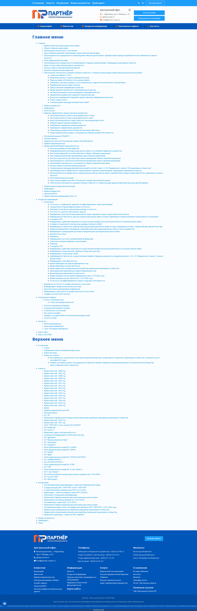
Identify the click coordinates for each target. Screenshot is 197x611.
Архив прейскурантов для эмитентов (65, 266)
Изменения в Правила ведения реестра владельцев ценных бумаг (71, 497)
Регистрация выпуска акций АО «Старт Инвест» (63, 469)
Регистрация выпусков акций (56, 60)
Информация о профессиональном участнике (62, 286)
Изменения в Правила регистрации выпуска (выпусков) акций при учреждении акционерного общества (86, 418)
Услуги (46, 348)
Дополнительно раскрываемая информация (62, 289)
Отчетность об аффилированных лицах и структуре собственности (77, 281)
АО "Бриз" (48, 454)
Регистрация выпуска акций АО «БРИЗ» (60, 450)
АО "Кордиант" (50, 445)
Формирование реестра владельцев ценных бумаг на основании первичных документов (86, 151)
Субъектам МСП (50, 193)
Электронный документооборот (57, 308)
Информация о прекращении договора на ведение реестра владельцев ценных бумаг (85, 231)
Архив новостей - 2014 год (54, 390)
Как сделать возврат (52, 313)
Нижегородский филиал (54, 326)
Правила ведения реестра (54, 143)
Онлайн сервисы (40, 583)
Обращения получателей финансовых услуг (62, 350)
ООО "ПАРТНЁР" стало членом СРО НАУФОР (62, 425)
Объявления (62, 3)
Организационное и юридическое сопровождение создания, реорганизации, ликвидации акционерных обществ (90, 63)
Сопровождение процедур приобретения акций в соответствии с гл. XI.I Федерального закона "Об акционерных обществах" (101, 168)
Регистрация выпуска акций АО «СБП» (59, 464)
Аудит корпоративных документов (113, 583)
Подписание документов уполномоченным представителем (74, 130)
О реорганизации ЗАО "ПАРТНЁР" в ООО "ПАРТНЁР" (65, 487)
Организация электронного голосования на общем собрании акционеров (80, 163)
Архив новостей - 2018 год (54, 400)
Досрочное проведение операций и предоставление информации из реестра (81, 97)
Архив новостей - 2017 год (54, 398)
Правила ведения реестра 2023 (56, 410)
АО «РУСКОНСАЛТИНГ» (53, 462)
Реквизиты (54, 236)
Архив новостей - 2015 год (54, 393)
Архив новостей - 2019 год (54, 403)
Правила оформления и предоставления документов (65, 113)
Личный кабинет (155, 3)
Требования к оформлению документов (66, 128)
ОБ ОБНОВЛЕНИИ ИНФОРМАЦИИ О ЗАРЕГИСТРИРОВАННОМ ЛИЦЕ (72, 485)
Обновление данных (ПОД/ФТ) (56, 136)
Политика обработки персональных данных (48, 590)
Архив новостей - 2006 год (54, 371)
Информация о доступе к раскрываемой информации (71, 239)
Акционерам (46, 26)
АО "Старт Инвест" (51, 472)
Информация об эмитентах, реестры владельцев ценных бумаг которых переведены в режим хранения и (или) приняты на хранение (104, 217)
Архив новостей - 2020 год (54, 405)
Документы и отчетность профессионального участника (67, 284)
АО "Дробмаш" (50, 437)
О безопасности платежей (55, 310)
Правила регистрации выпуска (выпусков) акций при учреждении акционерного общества (80, 512)
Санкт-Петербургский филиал (56, 329)
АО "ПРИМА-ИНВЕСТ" (53, 459)
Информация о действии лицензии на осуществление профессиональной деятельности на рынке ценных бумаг (96, 221)
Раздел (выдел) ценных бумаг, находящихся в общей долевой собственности (82, 133)
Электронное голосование (149, 18)
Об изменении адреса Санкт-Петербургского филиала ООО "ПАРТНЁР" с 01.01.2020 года (80, 507)
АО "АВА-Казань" (51, 479)
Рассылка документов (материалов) (58, 70)
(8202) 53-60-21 (108, 17)
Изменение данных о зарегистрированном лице (69, 78)
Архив (46, 408)
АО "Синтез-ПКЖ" (51, 477)
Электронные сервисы (128, 26)
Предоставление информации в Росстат (60, 196)
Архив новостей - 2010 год (54, 381)
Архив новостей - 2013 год (54, 388)
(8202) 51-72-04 (107, 558)
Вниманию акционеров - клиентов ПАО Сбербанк (64, 514)
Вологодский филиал (52, 324)
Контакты (154, 26)
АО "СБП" (48, 467)
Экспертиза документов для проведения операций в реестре (75, 92)
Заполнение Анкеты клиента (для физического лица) (71, 118)
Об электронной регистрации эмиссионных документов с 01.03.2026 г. (72, 474)
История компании (140, 571)
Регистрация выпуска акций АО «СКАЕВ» (60, 447)
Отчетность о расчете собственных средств (68, 212)
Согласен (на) (98, 610)
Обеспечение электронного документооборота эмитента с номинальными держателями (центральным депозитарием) (93, 73)
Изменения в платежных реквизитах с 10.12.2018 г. (64, 500)
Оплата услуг (49, 110)
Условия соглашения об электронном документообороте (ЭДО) (76, 224)
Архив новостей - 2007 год (54, 373)
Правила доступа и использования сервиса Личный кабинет (68, 141)
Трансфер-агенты (140, 580)
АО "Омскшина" (50, 442)
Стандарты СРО (56, 219)
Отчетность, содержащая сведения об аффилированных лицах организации (81, 204)
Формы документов (80, 3)
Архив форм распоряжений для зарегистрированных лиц (73, 271)
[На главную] (52, 14)
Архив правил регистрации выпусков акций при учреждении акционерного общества (84, 268)
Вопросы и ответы (51, 355)
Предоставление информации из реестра (67, 87)
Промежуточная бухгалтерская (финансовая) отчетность (73, 209)
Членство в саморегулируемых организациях (68, 241)
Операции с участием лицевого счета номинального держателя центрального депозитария (87, 82)
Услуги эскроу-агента (58, 100)
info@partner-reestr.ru (111, 20)
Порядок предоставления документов (65, 123)
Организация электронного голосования (60, 50)
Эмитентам (67, 26)
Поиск (40, 523)
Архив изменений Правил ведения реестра (61, 146)
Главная (41, 43)
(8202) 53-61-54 (96, 561)
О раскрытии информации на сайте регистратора (64, 435)
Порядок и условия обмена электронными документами (67, 315)
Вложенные (49, 202)
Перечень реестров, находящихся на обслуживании (81, 578)
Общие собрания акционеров (56, 48)
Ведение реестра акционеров (111, 571)
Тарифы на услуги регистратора (57, 294)
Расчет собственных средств (144, 583)
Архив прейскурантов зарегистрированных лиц (69, 263)
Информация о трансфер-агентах (63, 261)
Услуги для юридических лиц (62, 302)
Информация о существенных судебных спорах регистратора (75, 251)
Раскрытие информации (95, 26)
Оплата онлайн (149, 13)
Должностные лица (58, 234)
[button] (129, 10)
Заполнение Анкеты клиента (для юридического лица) (72, 115)
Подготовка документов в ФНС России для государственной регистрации (80, 180)
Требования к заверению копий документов (68, 125)
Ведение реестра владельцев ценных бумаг (62, 46)
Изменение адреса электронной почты (60, 432)
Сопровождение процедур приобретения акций (69, 102)
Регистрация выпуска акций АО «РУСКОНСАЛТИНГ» (65, 457)
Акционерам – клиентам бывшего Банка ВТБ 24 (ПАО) (65, 492)
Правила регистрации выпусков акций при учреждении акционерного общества (76, 510)
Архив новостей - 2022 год (54, 420)
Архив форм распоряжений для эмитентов (67, 273)
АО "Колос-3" (49, 430)
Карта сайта (43, 332)
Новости (50, 3)
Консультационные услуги (110, 580)
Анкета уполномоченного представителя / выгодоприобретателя (77, 120)
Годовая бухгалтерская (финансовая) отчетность (70, 207)
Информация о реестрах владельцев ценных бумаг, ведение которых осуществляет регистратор (89, 214)
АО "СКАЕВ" (48, 452)
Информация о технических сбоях (64, 253)
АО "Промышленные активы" (56, 440)
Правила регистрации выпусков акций (59, 186)
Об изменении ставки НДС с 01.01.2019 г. (60, 502)
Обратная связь (50, 353)
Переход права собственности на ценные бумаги (70, 80)
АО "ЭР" (47, 415)
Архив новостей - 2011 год (54, 383)
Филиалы (53, 244)
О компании (38, 3)
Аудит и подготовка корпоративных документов (64, 65)
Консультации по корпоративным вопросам (62, 68)
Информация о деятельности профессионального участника (69, 291)
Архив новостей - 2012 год (54, 386)
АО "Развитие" (50, 427)
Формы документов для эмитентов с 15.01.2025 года (71, 278)
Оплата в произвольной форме (56, 305)
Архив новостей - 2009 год (54, 378)
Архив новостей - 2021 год (54, 422)
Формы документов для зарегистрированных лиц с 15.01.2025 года (77, 276)
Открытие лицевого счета (60, 75)
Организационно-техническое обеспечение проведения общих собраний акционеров (85, 161)
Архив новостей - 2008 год (54, 376)
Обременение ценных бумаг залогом (65, 85)
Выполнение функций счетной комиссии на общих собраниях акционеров (80, 153)
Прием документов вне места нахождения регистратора (73, 90)
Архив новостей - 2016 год (54, 395)
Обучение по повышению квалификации (60, 495)
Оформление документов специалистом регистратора (72, 95)
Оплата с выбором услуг (54, 300)
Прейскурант (98, 3)
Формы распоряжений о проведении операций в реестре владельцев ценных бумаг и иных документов (92, 229)
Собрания (104, 577)
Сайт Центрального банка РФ (144, 591)
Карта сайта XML (45, 334)
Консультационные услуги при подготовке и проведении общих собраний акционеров (85, 158)
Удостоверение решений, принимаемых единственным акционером (72, 53)
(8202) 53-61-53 (112, 555)
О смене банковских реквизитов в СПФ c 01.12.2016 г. (65, 490)
